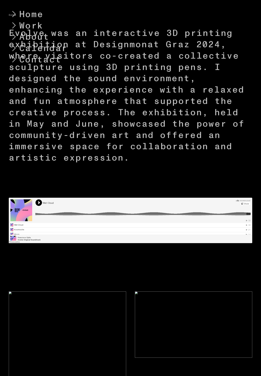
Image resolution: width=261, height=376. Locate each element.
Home (31, 14)
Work (31, 26)
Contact (40, 60)
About (34, 37)
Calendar (43, 48)
